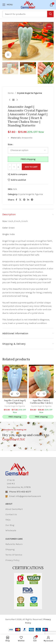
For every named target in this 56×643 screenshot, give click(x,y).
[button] (5, 41)
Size (10, 144)
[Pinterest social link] (24, 200)
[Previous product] (10, 100)
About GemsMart (14, 509)
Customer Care (14, 539)
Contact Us (11, 514)
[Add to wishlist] (17, 394)
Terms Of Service (13, 554)
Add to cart (31, 167)
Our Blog (9, 525)
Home (11, 93)
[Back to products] (13, 100)
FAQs (8, 519)
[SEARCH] (50, 14)
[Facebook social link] (16, 200)
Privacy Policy (12, 560)
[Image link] (17, 469)
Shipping (9, 549)
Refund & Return (14, 544)
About (8, 504)
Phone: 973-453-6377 (20, 491)
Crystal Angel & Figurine (29, 93)
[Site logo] (28, 4)
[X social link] (20, 200)
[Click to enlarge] (8, 54)
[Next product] (17, 100)
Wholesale (10, 530)
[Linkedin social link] (28, 200)
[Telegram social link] (32, 200)
